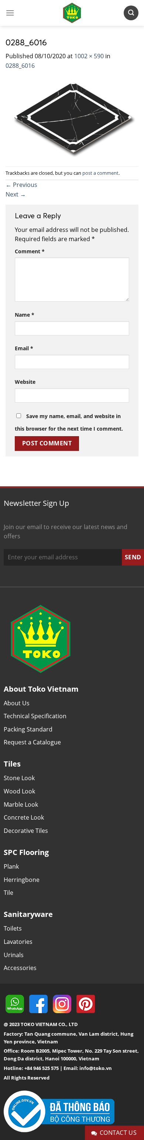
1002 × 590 (89, 56)
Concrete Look (24, 817)
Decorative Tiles (26, 831)
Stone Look (19, 778)
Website (25, 381)
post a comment (100, 173)
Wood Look (19, 791)
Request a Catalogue (32, 742)
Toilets (13, 928)
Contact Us (118, 1133)
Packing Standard (28, 729)
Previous (21, 185)
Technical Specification (35, 716)
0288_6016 (20, 66)
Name (24, 314)
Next (16, 194)
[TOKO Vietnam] (72, 13)
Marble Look (21, 804)
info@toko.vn (95, 1068)
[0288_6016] (72, 118)
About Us (17, 703)
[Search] (131, 13)
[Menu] (10, 13)
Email (24, 348)
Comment (30, 251)
